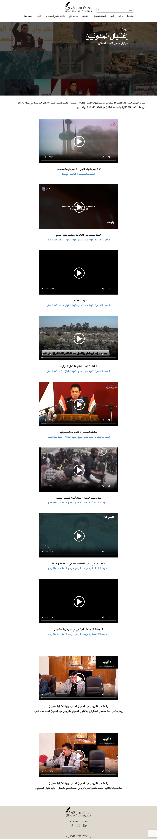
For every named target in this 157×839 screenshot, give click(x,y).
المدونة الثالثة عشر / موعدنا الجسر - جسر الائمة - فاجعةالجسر (78, 502)
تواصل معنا (28, 16)
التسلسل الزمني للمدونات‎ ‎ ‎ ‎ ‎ (55, 16)
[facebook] (72, 825)
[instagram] (78, 825)
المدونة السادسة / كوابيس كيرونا (78, 174)
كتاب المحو (85, 16)
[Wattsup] (85, 825)
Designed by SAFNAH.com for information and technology (78, 837)
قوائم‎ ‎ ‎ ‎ (38, 16)
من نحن (120, 16)
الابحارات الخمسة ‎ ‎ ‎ (99, 16)
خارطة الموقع (73, 16)
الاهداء (112, 16)
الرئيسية (130, 16)
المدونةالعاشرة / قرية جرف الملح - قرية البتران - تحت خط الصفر (78, 239)
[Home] (78, 7)
